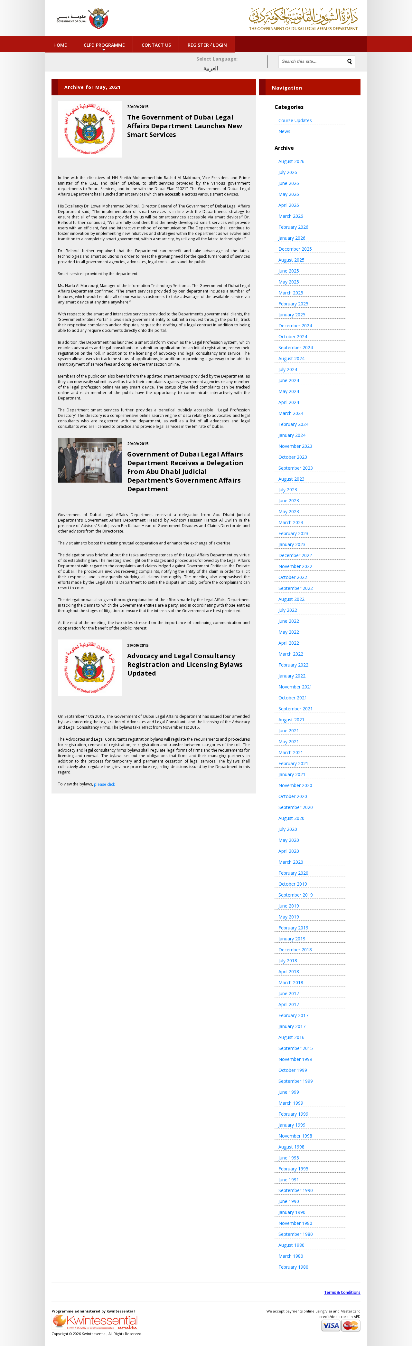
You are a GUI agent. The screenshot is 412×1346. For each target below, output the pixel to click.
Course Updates (295, 120)
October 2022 (292, 577)
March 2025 (290, 293)
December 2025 (295, 249)
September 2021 (295, 709)
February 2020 (293, 873)
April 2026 (288, 205)
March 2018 (290, 982)
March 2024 (290, 413)
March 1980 (290, 1256)
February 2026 (293, 227)
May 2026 (288, 194)
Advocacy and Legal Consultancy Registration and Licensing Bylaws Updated (185, 664)
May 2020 (288, 840)
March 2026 (290, 216)
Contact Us (156, 45)
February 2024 (293, 424)
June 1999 (288, 1092)
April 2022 (288, 643)
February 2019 (293, 928)
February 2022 (293, 665)
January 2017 (291, 1026)
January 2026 (291, 238)
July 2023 (287, 489)
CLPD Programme (104, 45)
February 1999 (293, 1114)
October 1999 (292, 1070)
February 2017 (293, 1015)
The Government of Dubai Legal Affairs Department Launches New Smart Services (184, 126)
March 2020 (290, 862)
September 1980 (295, 1234)
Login (220, 45)
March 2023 (290, 522)
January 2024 (291, 435)
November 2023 (295, 446)
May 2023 (288, 511)
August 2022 (291, 599)
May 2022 (288, 632)
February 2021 (293, 763)
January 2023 (291, 544)
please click (104, 784)
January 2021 (291, 774)
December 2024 (295, 325)
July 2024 (287, 369)
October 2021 (292, 698)
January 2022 (291, 676)
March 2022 (290, 654)
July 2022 (287, 610)
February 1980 (293, 1267)
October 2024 (292, 336)
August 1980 (291, 1245)
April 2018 (288, 971)
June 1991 (288, 1180)
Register (198, 45)
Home (60, 45)
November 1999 (295, 1059)
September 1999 (295, 1081)
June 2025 (288, 271)
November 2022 (295, 566)
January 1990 (291, 1212)
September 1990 (295, 1190)
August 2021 (291, 719)
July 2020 (287, 829)
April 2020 (288, 851)
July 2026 (287, 172)
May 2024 (288, 391)
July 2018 (287, 960)
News (284, 131)
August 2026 (291, 161)
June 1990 (288, 1201)
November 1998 (295, 1136)
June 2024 (288, 380)
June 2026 (288, 183)
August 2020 (291, 818)
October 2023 (292, 457)
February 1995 (293, 1169)
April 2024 (288, 402)
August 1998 (291, 1147)
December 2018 (295, 950)
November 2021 (295, 687)
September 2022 (295, 588)
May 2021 (288, 741)
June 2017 (288, 993)
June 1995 (288, 1158)
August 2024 (291, 358)
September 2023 (295, 468)
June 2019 (288, 906)
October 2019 (292, 884)
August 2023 (291, 479)
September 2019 (295, 895)
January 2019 (291, 939)
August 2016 (291, 1037)
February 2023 (293, 533)
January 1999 (291, 1125)
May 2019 (288, 917)
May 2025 (288, 282)
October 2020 (292, 796)
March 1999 (290, 1103)
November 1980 (295, 1223)
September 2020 (295, 807)
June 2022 (288, 621)
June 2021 (288, 730)
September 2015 (295, 1048)
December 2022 (295, 555)
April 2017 (288, 1004)
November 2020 (295, 785)
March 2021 (290, 752)
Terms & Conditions (342, 1292)
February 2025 (293, 304)
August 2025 (291, 260)
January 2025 (291, 315)
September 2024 (295, 347)
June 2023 (288, 500)
